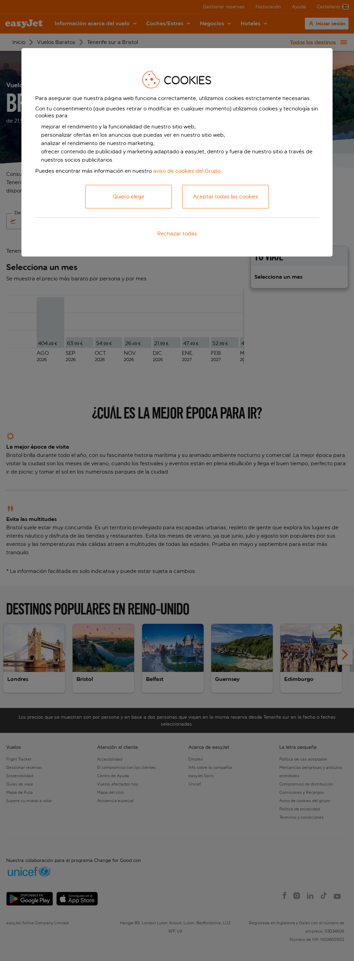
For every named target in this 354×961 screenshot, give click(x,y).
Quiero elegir (129, 196)
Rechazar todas (177, 233)
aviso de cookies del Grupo (187, 171)
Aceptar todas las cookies (225, 196)
